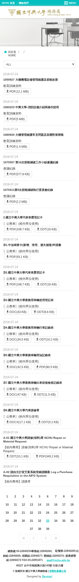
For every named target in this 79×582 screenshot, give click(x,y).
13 (31, 504)
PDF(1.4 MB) (18, 146)
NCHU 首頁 (8, 3)
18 (72, 504)
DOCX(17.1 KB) (20, 422)
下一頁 (46, 537)
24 (47, 512)
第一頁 (23, 537)
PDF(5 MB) (17, 119)
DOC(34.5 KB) (19, 339)
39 (47, 529)
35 (63, 520)
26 (63, 512)
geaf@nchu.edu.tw (58, 560)
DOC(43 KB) (18, 312)
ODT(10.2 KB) (48, 339)
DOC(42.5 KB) (19, 367)
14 (39, 504)
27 (72, 512)
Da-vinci (47, 576)
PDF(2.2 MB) (18, 201)
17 (63, 504)
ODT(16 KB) (48, 229)
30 (23, 520)
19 (7, 512)
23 (39, 512)
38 (39, 529)
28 (7, 520)
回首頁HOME (12, 53)
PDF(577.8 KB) (20, 174)
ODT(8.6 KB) (45, 312)
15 (47, 504)
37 (31, 529)
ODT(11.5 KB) (46, 394)
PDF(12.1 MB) (19, 91)
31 (31, 520)
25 (55, 512)
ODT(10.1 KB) (19, 456)
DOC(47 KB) (18, 394)
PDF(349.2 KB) (49, 456)
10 (7, 504)
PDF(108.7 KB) (20, 229)
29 (15, 520)
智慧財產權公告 (57, 571)
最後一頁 (56, 537)
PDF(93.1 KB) (19, 256)
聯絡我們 (24, 3)
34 (55, 520)
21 (23, 512)
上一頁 (33, 537)
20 (15, 512)
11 (15, 504)
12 (23, 504)
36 (72, 520)
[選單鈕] (70, 3)
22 (31, 512)
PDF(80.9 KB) (48, 367)
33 (47, 520)
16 (55, 504)
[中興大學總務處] (39, 12)
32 (39, 520)
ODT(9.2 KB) (50, 422)
